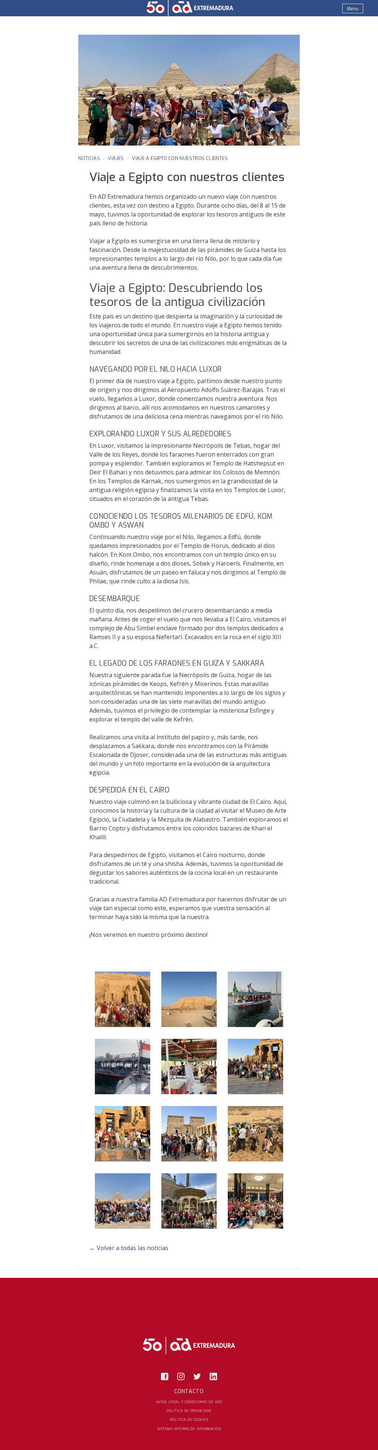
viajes (116, 158)
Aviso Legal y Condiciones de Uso (189, 1401)
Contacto (189, 1391)
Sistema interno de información (189, 1428)
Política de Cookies (189, 1419)
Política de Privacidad (189, 1410)
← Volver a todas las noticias (128, 1248)
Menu (352, 9)
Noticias (89, 158)
